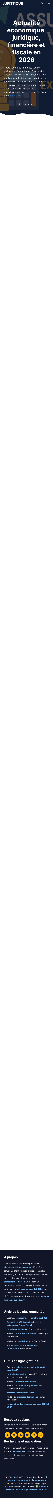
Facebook (15, 95)
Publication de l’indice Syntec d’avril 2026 (26, 733)
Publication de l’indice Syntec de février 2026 (26, 939)
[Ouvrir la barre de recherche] (42, 3)
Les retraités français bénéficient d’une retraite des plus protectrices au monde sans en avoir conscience (25, 617)
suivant (24, 1233)
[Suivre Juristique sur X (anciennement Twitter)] (14, 1435)
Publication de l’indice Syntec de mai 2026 (26, 505)
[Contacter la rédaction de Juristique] (40, 1435)
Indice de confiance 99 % (18, 1480)
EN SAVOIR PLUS (17, 209)
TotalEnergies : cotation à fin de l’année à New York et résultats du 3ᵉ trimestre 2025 (25, 1051)
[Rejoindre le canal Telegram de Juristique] (21, 1435)
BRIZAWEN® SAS (22, 1477)
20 (16, 1233)
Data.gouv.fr (40, 1480)
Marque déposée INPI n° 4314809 (31, 1489)
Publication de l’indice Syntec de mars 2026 (26, 835)
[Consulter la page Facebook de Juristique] (7, 1435)
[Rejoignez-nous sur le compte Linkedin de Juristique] (34, 1435)
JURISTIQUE (13, 3)
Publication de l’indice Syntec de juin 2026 (26, 283)
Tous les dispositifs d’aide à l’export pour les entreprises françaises (24, 1169)
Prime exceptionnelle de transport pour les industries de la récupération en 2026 (25, 172)
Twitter (29, 92)
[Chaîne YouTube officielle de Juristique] (27, 1435)
